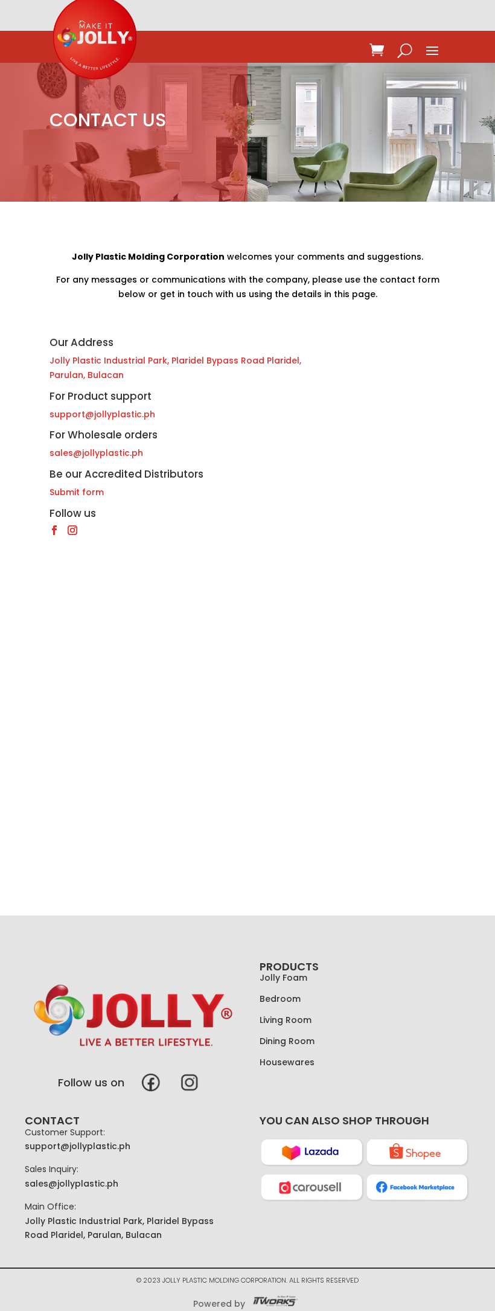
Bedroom (280, 999)
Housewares (287, 1062)
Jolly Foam (283, 978)
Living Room (285, 1020)
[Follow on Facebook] (54, 530)
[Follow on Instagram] (72, 530)
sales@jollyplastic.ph (96, 453)
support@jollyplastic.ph (77, 1146)
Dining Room (287, 1041)
